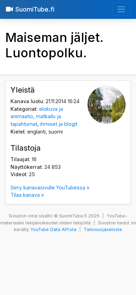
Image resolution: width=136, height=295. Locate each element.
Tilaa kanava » (27, 195)
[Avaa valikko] (121, 9)
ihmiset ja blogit (58, 124)
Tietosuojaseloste (103, 229)
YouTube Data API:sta (53, 229)
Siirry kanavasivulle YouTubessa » (49, 187)
